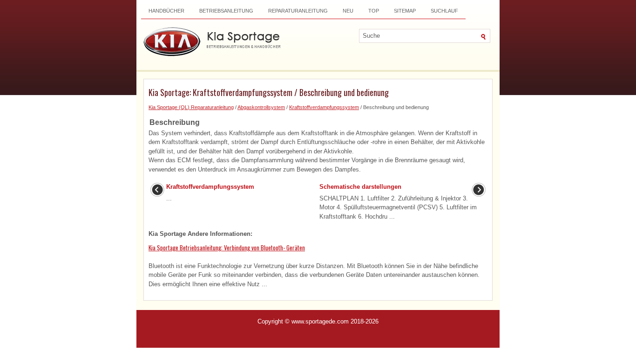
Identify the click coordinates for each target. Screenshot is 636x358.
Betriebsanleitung (226, 11)
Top (373, 11)
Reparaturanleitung (298, 11)
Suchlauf (444, 11)
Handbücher (166, 11)
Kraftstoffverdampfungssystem (324, 107)
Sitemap (405, 11)
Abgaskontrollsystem (261, 107)
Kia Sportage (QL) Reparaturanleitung (191, 107)
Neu (348, 11)
